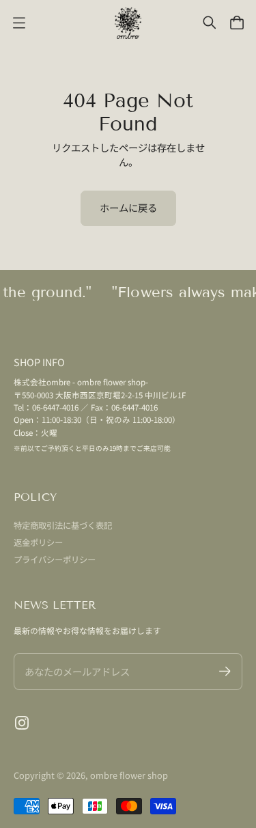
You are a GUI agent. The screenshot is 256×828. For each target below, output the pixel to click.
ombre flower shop (129, 775)
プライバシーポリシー (55, 559)
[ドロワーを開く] (237, 22)
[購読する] (225, 671)
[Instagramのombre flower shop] (22, 723)
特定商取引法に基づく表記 (63, 525)
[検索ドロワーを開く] (209, 22)
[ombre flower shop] (128, 23)
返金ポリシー (38, 542)
